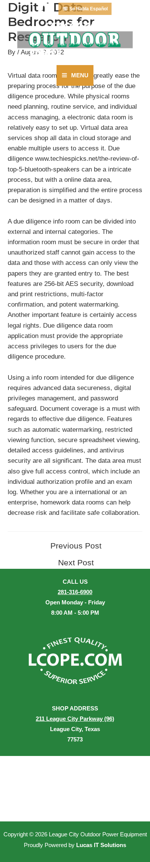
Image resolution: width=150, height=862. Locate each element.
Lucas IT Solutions (101, 845)
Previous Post (76, 546)
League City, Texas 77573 (75, 729)
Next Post (76, 563)
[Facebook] (44, 9)
